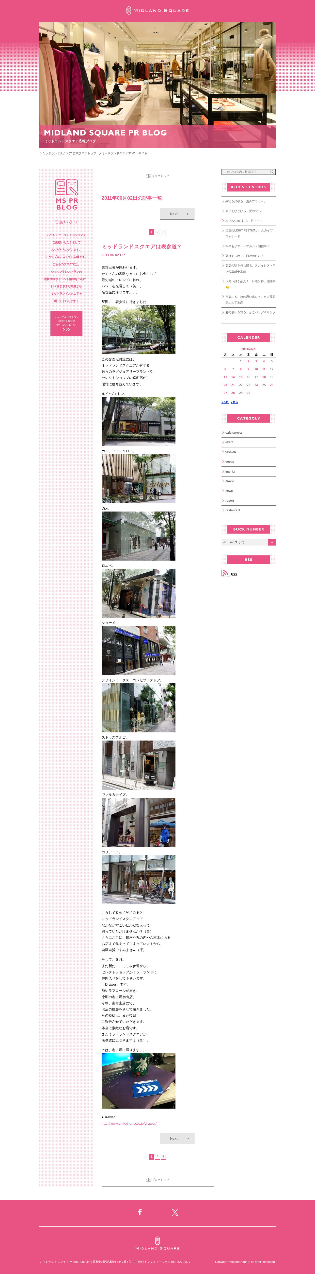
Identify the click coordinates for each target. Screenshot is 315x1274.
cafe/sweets (233, 432)
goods (229, 461)
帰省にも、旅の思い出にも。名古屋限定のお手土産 (250, 299)
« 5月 (225, 402)
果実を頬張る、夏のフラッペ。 (246, 201)
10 (256, 369)
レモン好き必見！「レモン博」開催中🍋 (250, 284)
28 (233, 393)
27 (225, 393)
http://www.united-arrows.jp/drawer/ (129, 1123)
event (229, 442)
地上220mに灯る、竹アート (244, 221)
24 (256, 385)
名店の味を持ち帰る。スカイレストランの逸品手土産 (250, 268)
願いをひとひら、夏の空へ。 (244, 211)
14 (233, 377)
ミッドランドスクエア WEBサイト (124, 153)
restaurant (232, 510)
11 (264, 369)
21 (233, 385)
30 (248, 393)
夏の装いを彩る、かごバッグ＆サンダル (250, 315)
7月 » (234, 402)
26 (271, 385)
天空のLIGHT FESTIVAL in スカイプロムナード (249, 233)
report (229, 500)
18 (264, 377)
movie (229, 481)
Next (180, 214)
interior (230, 471)
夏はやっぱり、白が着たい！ (244, 256)
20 (225, 385)
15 (241, 377)
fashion (230, 452)
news (229, 491)
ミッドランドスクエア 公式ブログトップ (69, 153)
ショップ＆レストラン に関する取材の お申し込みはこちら (66, 321)
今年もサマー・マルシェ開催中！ (247, 246)
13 (225, 377)
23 (248, 385)
